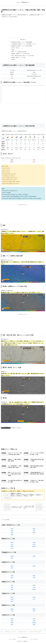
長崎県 (12, 622)
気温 (13, 49)
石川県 (12, 567)
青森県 (12, 530)
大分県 (34, 618)
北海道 (12, 528)
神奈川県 (34, 546)
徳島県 (12, 608)
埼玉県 (12, 548)
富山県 (12, 565)
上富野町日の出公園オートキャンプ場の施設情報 (21, 42)
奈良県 (34, 587)
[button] (44, 519)
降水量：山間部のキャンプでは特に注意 (20, 53)
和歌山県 (34, 589)
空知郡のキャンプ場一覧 (16, 427)
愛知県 (34, 575)
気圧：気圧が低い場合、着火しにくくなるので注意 (23, 55)
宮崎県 (34, 620)
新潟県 (12, 556)
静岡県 (12, 577)
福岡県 (12, 618)
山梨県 (12, 558)
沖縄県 (34, 624)
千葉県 (34, 542)
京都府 (12, 587)
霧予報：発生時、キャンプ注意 (18, 57)
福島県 (34, 532)
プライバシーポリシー (34, 639)
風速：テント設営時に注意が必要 (19, 51)
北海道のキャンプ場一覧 (6, 427)
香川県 (12, 610)
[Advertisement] (23, 27)
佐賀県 (12, 620)
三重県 (34, 577)
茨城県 (12, 542)
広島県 (34, 597)
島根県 (12, 599)
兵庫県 (34, 585)
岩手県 (12, 532)
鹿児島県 (34, 622)
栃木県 (12, 544)
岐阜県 (12, 575)
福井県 (34, 565)
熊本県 (12, 624)
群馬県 (12, 546)
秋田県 (34, 528)
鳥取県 (12, 597)
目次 (21, 39)
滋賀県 (12, 585)
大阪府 (12, 589)
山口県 (34, 599)
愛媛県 (34, 608)
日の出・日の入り (16, 47)
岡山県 (12, 601)
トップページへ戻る (12, 639)
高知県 (34, 610)
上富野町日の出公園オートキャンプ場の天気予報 (21, 45)
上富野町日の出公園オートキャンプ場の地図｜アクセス (24, 43)
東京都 (34, 544)
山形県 (34, 530)
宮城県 (12, 534)
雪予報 (13, 59)
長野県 (34, 556)
